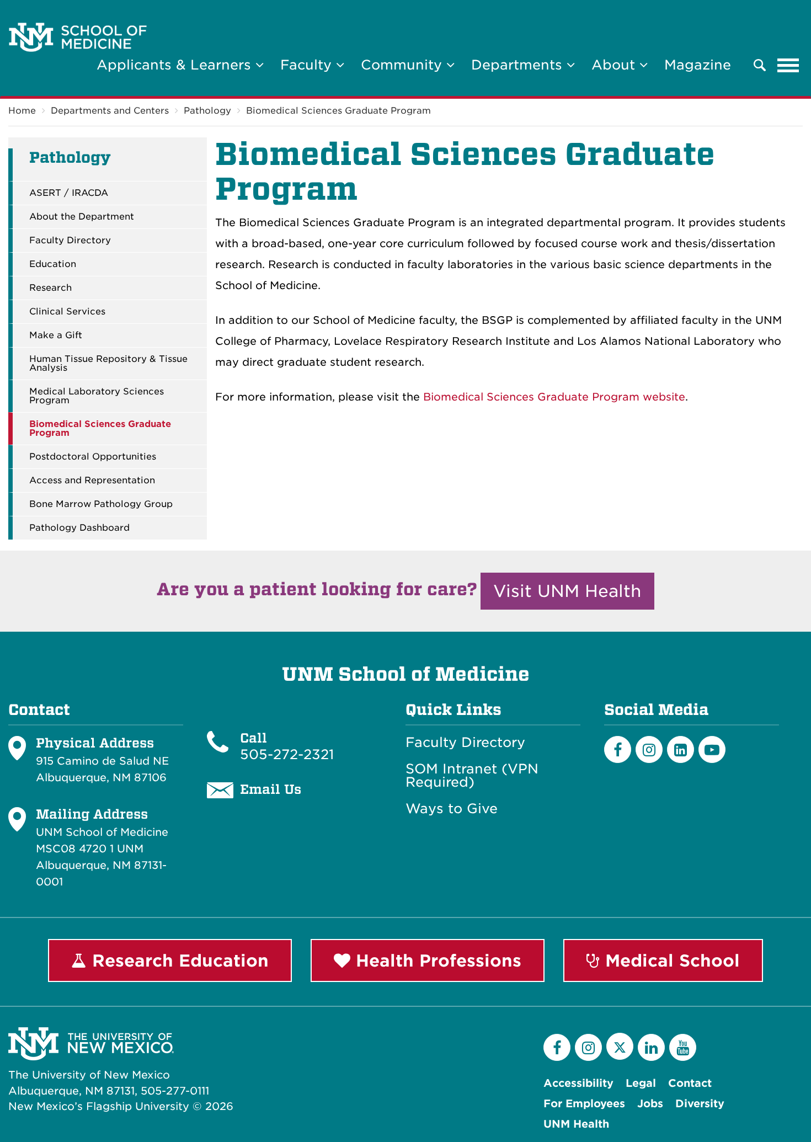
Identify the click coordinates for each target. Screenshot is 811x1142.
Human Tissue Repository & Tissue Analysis (108, 363)
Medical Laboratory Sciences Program (96, 396)
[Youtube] (711, 749)
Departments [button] (519, 65)
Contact (690, 1083)
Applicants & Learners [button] (176, 65)
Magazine (697, 65)
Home (22, 110)
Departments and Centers (110, 110)
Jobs (650, 1103)
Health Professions (435, 960)
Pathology (207, 110)
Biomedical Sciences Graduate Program (338, 110)
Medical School (670, 960)
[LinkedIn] (680, 749)
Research (50, 288)
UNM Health (576, 1124)
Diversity (699, 1103)
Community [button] (403, 65)
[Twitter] (619, 1046)
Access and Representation (92, 480)
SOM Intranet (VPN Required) (472, 775)
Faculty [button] (308, 65)
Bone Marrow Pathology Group (101, 504)
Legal (641, 1083)
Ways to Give (452, 808)
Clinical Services (67, 311)
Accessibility (578, 1083)
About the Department (81, 216)
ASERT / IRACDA (68, 193)
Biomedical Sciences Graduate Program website (554, 397)
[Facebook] (617, 749)
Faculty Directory (70, 240)
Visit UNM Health (567, 591)
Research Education (178, 960)
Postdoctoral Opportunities (92, 456)
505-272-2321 (287, 754)
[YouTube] (682, 1047)
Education (52, 264)
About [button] (615, 65)
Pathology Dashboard (79, 528)
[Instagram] (649, 749)
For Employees (584, 1103)
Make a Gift (55, 335)
